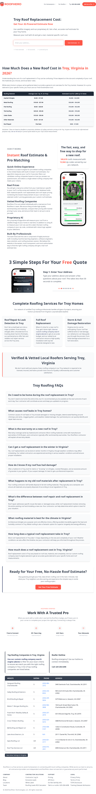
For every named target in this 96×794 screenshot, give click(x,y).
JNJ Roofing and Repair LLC (16, 728)
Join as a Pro (88, 4)
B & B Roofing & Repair (15, 699)
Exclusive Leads (31, 780)
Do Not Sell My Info (55, 783)
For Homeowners (49, 4)
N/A (43, 734)
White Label (30, 783)
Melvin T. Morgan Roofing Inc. (17, 706)
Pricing (50, 777)
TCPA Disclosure (76, 783)
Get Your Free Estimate (48, 587)
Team (5, 785)
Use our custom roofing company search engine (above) (47, 331)
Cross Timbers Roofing (15, 721)
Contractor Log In (32, 777)
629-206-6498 (76, 4)
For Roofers (62, 4)
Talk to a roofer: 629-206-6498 (58, 785)
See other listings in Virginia (16, 755)
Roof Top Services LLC (15, 748)
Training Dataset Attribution (80, 785)
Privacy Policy (75, 777)
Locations (6, 783)
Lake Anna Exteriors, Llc (15, 734)
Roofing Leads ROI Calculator (36, 785)
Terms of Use (75, 780)
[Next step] (73, 288)
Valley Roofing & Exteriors (16, 692)
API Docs (51, 780)
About (5, 777)
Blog (4, 780)
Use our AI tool (15, 131)
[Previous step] (59, 288)
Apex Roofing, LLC (13, 741)
